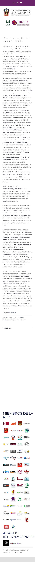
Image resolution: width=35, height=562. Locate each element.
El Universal (12, 313)
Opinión (5, 320)
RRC (6, 317)
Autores (21, 317)
